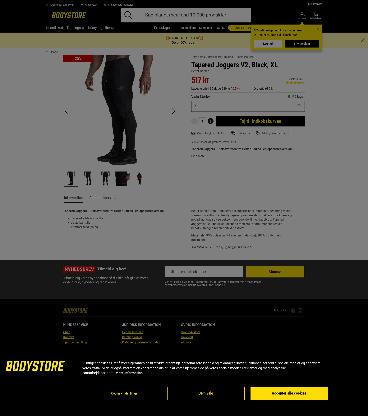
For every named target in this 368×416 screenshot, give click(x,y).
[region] (184, 380)
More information (129, 373)
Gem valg (205, 393)
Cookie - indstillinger (124, 393)
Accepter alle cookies (289, 393)
